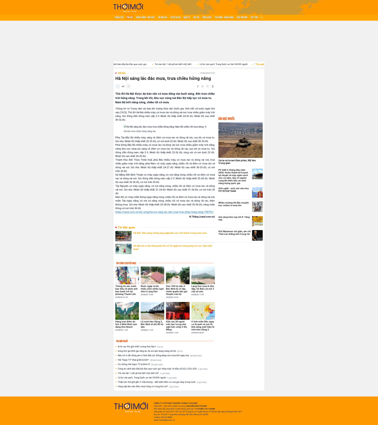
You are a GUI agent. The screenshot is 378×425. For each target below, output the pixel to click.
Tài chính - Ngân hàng (224, 17)
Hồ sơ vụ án (175, 17)
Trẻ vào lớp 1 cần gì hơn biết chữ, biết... (159, 64)
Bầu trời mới (242, 17)
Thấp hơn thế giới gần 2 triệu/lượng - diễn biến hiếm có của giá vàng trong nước (162, 382)
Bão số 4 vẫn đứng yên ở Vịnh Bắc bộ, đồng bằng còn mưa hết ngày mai (160, 355)
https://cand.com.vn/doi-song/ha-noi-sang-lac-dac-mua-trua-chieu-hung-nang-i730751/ (164, 211)
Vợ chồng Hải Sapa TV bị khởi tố (140, 364)
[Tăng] (128, 86)
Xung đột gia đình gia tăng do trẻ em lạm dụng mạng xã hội (150, 351)
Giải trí (196, 17)
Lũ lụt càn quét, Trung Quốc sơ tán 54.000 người (208, 64)
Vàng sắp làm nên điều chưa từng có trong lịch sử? (148, 386)
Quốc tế (187, 17)
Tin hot (130, 17)
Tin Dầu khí (162, 17)
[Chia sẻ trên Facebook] (197, 86)
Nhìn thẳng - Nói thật (145, 17)
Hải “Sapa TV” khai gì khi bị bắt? (140, 360)
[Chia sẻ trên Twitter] (202, 86)
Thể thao (254, 17)
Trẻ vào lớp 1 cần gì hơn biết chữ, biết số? (144, 373)
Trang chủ (119, 17)
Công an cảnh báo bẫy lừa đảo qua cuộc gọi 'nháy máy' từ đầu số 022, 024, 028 (162, 368)
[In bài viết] (213, 86)
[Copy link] (207, 86)
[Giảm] (117, 86)
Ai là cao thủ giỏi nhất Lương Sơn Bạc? (140, 346)
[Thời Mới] (131, 407)
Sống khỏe (206, 17)
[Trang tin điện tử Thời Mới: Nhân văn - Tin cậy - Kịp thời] (128, 7)
